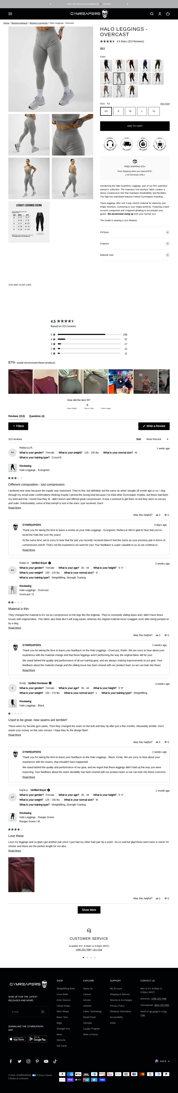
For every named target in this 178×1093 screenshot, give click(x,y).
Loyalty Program (91, 1028)
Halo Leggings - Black (31, 705)
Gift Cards (62, 1045)
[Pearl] (119, 92)
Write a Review (158, 427)
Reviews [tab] (16, 416)
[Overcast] (119, 79)
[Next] (127, 4)
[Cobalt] (145, 66)
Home (6, 23)
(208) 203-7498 (83, 949)
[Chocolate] (132, 79)
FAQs (113, 1023)
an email (153, 1011)
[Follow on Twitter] (19, 1061)
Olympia (87, 1023)
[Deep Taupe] (106, 92)
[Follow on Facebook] (10, 1061)
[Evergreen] (145, 79)
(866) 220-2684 (161, 1005)
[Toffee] (106, 79)
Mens (59, 1034)
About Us (88, 988)
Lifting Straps (63, 1006)
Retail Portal (89, 1017)
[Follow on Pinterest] (37, 1061)
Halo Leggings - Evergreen (34, 469)
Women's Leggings (39, 23)
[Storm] (158, 79)
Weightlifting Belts (66, 988)
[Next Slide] (167, 381)
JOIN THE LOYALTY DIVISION (89, 4)
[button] (122, 41)
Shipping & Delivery (120, 994)
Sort (139, 439)
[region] (89, 381)
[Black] (106, 66)
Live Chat (97, 949)
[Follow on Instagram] (28, 1061)
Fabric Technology (92, 1011)
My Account (116, 988)
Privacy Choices (44, 1075)
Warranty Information (120, 1011)
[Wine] (132, 66)
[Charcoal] (119, 66)
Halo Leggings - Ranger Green (36, 819)
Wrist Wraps (63, 1011)
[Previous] (50, 4)
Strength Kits (63, 1028)
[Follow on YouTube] (46, 1061)
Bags (59, 1023)
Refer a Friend (90, 1034)
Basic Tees (62, 1017)
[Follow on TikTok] (55, 1061)
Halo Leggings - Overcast (33, 592)
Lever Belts (62, 994)
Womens (61, 1040)
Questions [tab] (36, 416)
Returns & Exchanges (121, 1000)
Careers (87, 994)
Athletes (87, 1006)
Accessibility (116, 1017)
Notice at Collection (19, 1078)
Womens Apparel (19, 23)
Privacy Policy (117, 1006)
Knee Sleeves (64, 1000)
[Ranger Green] (158, 66)
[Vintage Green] (132, 92)
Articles (87, 1000)
